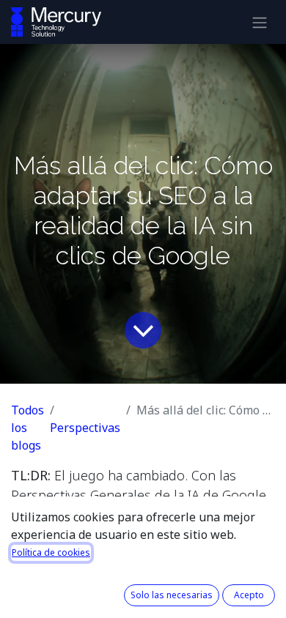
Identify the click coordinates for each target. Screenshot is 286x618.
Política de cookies (51, 552)
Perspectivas (85, 428)
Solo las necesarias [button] (172, 595)
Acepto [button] (249, 595)
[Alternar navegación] (259, 22)
